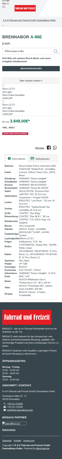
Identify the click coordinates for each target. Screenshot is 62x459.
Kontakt (17, 440)
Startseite (7, 440)
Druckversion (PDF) (31, 68)
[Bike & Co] (14, 423)
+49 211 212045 (15, 403)
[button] (31, 81)
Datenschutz (8, 429)
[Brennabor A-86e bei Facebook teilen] (49, 148)
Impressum (29, 440)
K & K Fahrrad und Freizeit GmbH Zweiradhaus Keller (29, 20)
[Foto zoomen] (31, 51)
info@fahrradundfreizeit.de (20, 410)
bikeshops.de (42, 448)
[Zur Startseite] (25, 8)
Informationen (18, 159)
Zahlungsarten (42, 159)
